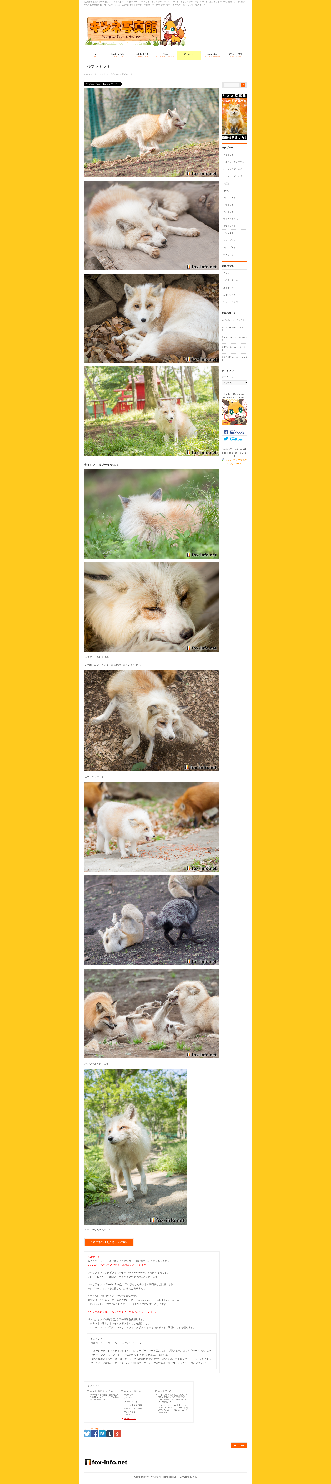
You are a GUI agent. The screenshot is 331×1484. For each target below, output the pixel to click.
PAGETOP (239, 1445)
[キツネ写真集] (234, 138)
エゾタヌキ (228, 233)
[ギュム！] (151, 1056)
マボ (195, 1477)
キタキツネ (129, 1395)
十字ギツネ (129, 1415)
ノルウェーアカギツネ (233, 162)
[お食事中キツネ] (151, 869)
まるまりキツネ (230, 280)
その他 (226, 190)
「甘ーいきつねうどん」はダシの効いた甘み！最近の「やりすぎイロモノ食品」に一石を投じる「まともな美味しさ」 (172, 1398)
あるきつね (228, 287)
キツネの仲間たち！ (111, 74)
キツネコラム (96, 74)
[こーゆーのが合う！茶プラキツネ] (151, 454)
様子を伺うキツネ (230, 357)
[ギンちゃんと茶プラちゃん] (151, 963)
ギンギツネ (129, 1398)
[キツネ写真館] (135, 42)
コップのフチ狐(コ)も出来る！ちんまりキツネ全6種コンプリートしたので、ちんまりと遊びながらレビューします (173, 1408)
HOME (86, 74)
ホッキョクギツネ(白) (133, 1405)
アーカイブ (228, 376)
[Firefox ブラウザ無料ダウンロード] (234, 463)
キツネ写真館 (152, 1477)
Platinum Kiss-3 (229, 327)
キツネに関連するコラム (101, 1391)
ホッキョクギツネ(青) (133, 1408)
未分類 (226, 183)
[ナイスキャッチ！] (151, 769)
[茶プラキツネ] (102, 1435)
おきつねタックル (231, 294)
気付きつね (228, 273)
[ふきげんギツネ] (151, 649)
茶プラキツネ (130, 1419)
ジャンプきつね (230, 301)
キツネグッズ (164, 1391)
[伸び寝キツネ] (151, 268)
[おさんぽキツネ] (135, 1222)
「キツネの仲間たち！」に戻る (109, 1242)
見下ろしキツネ (229, 337)
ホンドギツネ (130, 1412)
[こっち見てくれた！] (151, 360)
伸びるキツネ (228, 320)
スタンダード (229, 197)
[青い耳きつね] (151, 556)
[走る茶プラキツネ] (151, 175)
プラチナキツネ (130, 1401)
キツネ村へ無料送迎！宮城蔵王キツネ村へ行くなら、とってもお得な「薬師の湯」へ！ (104, 1397)
